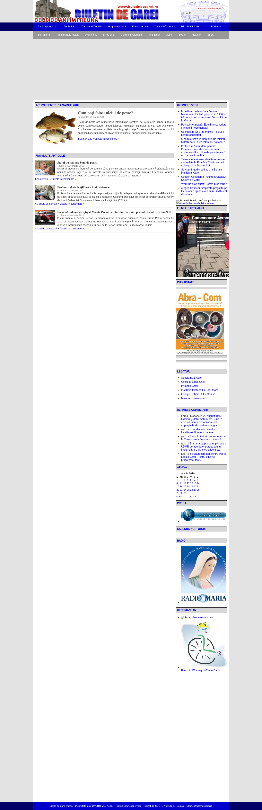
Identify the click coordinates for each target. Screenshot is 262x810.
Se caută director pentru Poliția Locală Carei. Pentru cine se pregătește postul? (203, 456)
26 (191, 489)
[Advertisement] (131, 69)
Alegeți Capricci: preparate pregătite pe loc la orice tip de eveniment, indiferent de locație (204, 191)
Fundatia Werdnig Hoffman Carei (200, 670)
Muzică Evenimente (193, 398)
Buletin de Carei (85, 11)
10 (185, 483)
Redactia (216, 26)
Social (182, 34)
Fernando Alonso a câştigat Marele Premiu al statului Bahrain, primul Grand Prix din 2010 (114, 212)
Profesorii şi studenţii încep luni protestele (83, 187)
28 (198, 489)
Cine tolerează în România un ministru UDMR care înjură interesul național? (203, 140)
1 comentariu (85, 138)
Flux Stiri (196, 34)
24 (185, 489)
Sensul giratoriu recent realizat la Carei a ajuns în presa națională (203, 438)
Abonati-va (216, 8)
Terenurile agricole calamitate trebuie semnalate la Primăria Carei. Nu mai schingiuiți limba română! (203, 162)
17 (185, 486)
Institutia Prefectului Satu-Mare (199, 390)
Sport (210, 34)
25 (188, 489)
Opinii (169, 34)
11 (188, 483)
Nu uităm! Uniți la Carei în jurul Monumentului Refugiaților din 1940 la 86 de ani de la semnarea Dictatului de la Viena (204, 116)
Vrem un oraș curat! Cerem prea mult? (204, 183)
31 (185, 493)
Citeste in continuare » (106, 138)
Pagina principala (48, 26)
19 (191, 486)
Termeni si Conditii (91, 26)
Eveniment (91, 34)
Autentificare (203, 8)
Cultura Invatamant (131, 34)
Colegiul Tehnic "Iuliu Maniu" (198, 394)
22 (177, 489)
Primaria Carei (189, 385)
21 (198, 486)
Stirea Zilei (109, 34)
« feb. (179, 496)
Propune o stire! (117, 26)
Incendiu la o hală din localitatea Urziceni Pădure (198, 431)
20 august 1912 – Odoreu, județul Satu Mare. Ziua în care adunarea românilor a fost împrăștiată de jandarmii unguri (202, 420)
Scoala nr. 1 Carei (191, 377)
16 (181, 486)
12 (191, 483)
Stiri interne (44, 34)
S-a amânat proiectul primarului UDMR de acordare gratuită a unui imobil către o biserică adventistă (204, 446)
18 (188, 486)
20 (194, 486)
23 (181, 489)
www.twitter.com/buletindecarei (197, 203)
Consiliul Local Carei (193, 381)
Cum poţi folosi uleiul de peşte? (105, 113)
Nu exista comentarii (46, 203)
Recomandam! (140, 26)
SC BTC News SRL (165, 806)
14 (198, 483)
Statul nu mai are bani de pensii (77, 162)
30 (181, 493)
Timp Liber (154, 34)
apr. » (193, 496)
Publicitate (69, 26)
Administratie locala (68, 34)
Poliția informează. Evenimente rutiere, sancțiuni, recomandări (204, 126)
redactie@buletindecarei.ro (199, 806)
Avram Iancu (207, 617)
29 (177, 493)
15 (177, 486)
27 (194, 489)
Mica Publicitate (190, 26)
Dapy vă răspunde (165, 26)
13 (194, 483)
